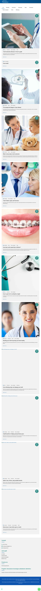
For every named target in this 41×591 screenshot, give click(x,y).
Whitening (18, 385)
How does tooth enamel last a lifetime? (12, 247)
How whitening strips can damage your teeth (13, 387)
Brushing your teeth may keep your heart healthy (14, 340)
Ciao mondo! (6, 63)
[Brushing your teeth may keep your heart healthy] (20, 319)
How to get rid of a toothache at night (11, 294)
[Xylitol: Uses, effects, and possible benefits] (20, 442)
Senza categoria (13, 49)
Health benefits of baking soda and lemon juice (13, 434)
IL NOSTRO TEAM (4, 555)
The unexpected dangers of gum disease (12, 107)
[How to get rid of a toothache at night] (20, 272)
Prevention (8, 49)
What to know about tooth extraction (11, 154)
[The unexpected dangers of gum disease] (20, 86)
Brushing (5, 338)
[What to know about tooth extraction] (20, 133)
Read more (4, 112)
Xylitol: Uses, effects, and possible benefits (12, 480)
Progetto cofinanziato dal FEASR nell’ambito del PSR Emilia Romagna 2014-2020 (14, 572)
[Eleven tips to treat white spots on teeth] (20, 489)
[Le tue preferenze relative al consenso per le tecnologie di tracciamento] (2, 589)
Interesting (5, 198)
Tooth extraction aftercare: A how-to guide (12, 52)
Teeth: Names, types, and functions (11, 200)
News (4, 49)
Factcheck (5, 105)
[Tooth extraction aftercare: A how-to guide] (20, 30)
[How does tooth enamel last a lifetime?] (20, 226)
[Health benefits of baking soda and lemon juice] (20, 395)
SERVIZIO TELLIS (3, 558)
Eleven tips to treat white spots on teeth (12, 527)
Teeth (17, 49)
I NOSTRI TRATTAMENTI (4, 557)
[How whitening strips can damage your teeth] (20, 349)
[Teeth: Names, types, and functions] (20, 179)
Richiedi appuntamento (5, 565)
